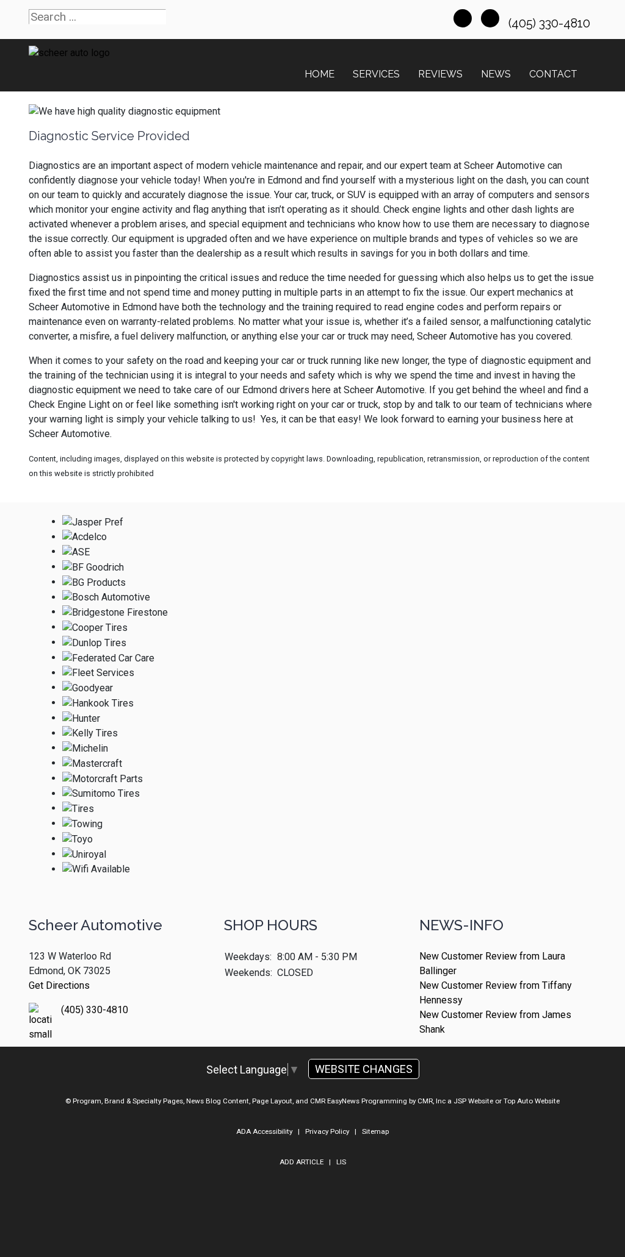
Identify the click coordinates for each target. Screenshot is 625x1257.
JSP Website (473, 1101)
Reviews (440, 74)
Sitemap (375, 1131)
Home (319, 74)
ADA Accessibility (264, 1131)
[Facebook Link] (462, 18)
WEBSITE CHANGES (364, 1069)
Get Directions (59, 985)
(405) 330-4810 (550, 23)
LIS (341, 1162)
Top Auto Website (532, 1101)
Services (376, 74)
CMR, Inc (431, 1101)
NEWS (496, 74)
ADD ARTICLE (301, 1162)
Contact (553, 74)
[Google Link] (490, 18)
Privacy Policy (327, 1131)
